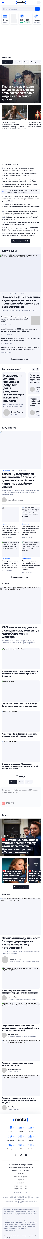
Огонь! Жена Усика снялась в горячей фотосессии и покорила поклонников (19, 705)
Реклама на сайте (20, 1177)
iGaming (30, 1149)
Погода (33, 62)
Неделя (28, 782)
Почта (21, 1131)
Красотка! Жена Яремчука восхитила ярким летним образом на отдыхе (19, 735)
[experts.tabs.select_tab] (34, 369)
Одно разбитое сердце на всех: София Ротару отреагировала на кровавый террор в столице (30, 530)
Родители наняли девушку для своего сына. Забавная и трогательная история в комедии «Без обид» (14, 870)
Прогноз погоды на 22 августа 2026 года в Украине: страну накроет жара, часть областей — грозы (20, 348)
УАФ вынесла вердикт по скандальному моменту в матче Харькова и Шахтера (21, 632)
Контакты (20, 1174)
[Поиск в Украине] (37, 9)
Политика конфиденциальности (21, 1165)
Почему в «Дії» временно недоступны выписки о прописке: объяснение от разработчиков (21, 302)
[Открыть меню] (3, 2)
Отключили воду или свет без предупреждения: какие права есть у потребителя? (21, 942)
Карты (31, 1140)
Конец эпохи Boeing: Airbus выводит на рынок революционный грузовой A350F (14, 319)
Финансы (21, 1140)
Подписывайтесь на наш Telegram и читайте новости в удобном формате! (22, 191)
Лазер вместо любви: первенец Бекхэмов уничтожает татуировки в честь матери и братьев (31, 565)
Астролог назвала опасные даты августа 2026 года (17, 1064)
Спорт (26, 62)
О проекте (20, 1183)
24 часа (13, 782)
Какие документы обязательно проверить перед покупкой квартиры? (20, 991)
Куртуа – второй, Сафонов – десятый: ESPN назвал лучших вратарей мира (20, 791)
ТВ (21, 1149)
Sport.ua (20, 1180)
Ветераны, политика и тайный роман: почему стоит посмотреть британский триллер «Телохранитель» (20, 837)
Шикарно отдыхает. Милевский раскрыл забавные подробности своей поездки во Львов (20, 766)
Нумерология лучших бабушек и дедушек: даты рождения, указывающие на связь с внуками (13, 388)
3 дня (21, 782)
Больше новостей (19, 359)
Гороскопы (10, 1140)
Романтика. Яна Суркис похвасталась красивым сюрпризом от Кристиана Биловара (20, 673)
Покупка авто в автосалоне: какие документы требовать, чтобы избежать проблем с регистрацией (20, 1027)
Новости (10, 1131)
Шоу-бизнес (7, 62)
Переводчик (11, 1149)
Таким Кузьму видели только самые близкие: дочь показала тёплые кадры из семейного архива (19, 480)
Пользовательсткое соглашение (21, 1168)
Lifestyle (18, 62)
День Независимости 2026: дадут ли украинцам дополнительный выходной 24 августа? (19, 330)
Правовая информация (20, 1171)
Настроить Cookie (20, 1186)
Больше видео (19, 887)
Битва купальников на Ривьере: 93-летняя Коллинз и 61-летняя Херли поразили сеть (20, 339)
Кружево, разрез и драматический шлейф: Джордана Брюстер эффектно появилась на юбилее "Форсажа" (14, 126)
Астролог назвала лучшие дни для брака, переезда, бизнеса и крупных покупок (19, 1100)
